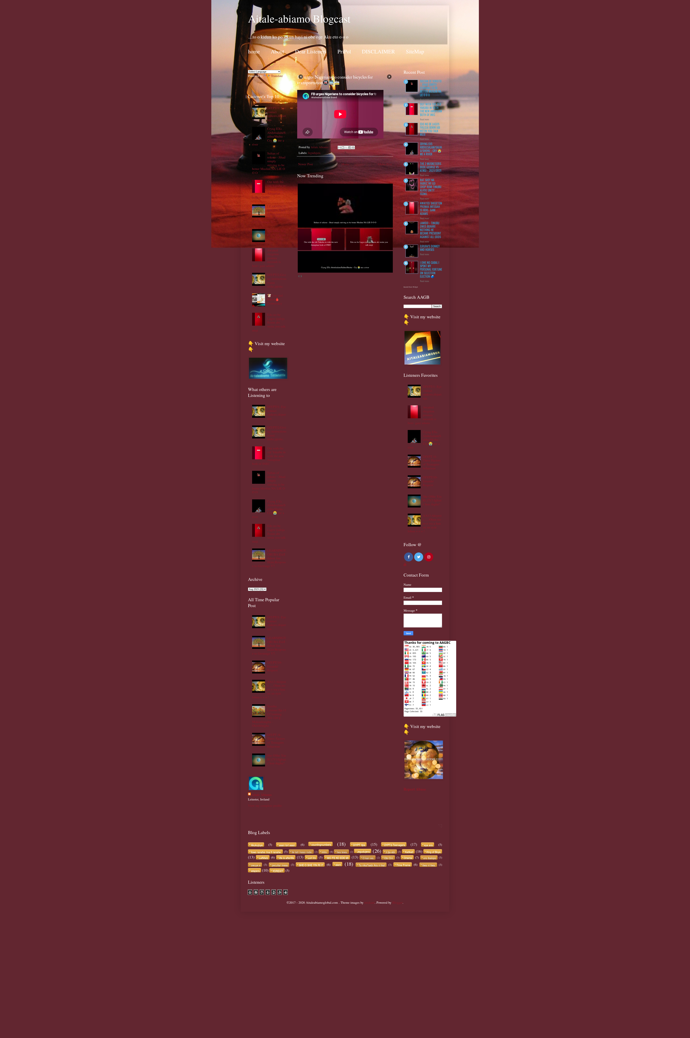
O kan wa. (368, 858)
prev (298, 276)
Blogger (397, 902)
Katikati (409, 851)
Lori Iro (312, 857)
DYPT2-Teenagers (394, 844)
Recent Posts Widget (411, 287)
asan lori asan (287, 845)
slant (338, 864)
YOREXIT (277, 871)
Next (389, 76)
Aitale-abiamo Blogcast (299, 18)
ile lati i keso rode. (302, 852)
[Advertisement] (108, 966)
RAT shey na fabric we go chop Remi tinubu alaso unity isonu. (430, 187)
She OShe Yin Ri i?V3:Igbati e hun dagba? (276, 235)
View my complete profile (265, 805)
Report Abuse (415, 789)
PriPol (344, 51)
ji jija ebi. (390, 852)
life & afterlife (286, 857)
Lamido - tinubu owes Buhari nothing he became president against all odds (430, 230)
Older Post (385, 164)
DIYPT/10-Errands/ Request (274, 666)
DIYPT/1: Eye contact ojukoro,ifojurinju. (276, 114)
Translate (277, 76)
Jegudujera (314, 153)
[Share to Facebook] (349, 147)
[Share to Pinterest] (353, 147)
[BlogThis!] (343, 147)
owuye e (256, 865)
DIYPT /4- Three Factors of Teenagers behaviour (276, 740)
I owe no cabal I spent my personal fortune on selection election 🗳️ (431, 269)
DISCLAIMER (378, 51)
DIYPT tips (359, 844)
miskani (369, 902)
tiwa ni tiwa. (429, 865)
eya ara (428, 845)
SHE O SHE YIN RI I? (311, 865)
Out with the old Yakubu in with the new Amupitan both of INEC (269, 189)
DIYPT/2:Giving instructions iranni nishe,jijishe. (276, 280)
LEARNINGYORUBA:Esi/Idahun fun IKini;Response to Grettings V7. (269, 214)
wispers (255, 870)
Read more (424, 99)
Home (345, 164)
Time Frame (403, 865)
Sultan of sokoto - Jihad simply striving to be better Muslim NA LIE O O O (268, 163)
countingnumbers (321, 844)
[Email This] (339, 147)
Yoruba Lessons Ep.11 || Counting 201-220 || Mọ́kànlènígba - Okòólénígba (269, 716)
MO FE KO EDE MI (338, 857)
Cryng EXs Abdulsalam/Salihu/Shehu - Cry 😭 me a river (269, 136)
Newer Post (305, 164)
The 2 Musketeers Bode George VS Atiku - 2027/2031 (430, 167)
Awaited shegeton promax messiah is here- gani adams (431, 208)
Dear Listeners (310, 51)
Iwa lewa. (342, 852)
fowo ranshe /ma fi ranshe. (266, 852)
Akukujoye (257, 845)
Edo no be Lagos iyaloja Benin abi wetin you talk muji (269, 322)
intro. (324, 852)
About (277, 51)
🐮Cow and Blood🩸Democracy (275, 299)
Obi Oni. (389, 858)
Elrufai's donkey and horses (430, 248)
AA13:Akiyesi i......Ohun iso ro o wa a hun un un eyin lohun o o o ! (269, 689)
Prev (300, 76)
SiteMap (415, 51)
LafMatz (263, 857)
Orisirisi (408, 857)
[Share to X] (346, 147)
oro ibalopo (429, 858)
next (301, 276)
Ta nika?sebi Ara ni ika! (372, 865)
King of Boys (433, 851)
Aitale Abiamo (262, 795)
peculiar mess (280, 865)
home (254, 51)
